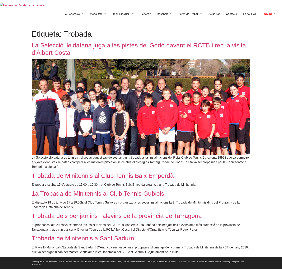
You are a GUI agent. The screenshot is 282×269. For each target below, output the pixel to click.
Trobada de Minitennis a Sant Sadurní (84, 238)
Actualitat (214, 13)
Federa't (145, 13)
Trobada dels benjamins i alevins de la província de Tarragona (117, 215)
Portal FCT (249, 13)
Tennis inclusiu (121, 13)
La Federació (72, 13)
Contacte (231, 13)
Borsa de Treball (188, 13)
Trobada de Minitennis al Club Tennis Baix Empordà (103, 175)
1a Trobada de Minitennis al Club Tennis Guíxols (98, 193)
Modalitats (96, 13)
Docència (162, 13)
